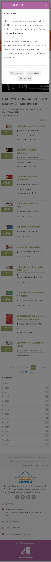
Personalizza (33, 73)
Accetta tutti (17, 73)
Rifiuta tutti (25, 78)
